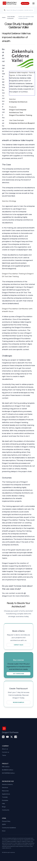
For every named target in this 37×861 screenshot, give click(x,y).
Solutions (5, 787)
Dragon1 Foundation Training (20, 115)
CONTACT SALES (18, 645)
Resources (5, 790)
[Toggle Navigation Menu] (33, 3)
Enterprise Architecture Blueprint (22, 123)
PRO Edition (5, 766)
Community (5, 810)
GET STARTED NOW (18, 673)
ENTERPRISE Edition (8, 773)
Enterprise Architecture (18, 102)
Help (3, 803)
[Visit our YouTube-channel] (7, 737)
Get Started (25, 3)
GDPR (4, 824)
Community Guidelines (9, 827)
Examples (5, 800)
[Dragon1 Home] (9, 3)
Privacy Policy (6, 821)
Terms (4, 755)
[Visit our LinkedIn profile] (3, 737)
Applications (6, 794)
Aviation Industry (7, 784)
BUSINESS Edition (7, 770)
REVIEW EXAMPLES (18, 702)
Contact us (5, 752)
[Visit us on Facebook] (15, 737)
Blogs (4, 806)
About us (5, 749)
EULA (3, 831)
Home (3, 17)
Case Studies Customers (11, 17)
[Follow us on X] (11, 737)
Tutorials (5, 797)
